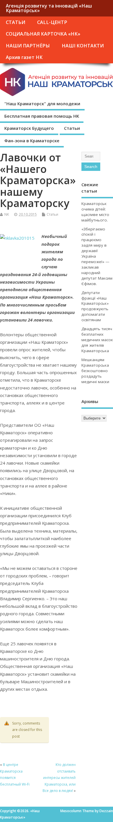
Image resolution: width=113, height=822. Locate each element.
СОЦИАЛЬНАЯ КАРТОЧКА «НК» (43, 34)
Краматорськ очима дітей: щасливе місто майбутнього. (95, 212)
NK (6, 214)
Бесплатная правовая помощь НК (41, 116)
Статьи (72, 128)
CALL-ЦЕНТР (52, 22)
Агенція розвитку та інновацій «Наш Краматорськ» (49, 8)
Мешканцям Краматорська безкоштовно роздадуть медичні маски (95, 370)
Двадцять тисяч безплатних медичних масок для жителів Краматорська (97, 339)
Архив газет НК (24, 57)
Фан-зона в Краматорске (31, 140)
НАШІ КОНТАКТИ (83, 46)
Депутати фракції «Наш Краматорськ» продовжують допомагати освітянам (95, 306)
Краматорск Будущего (29, 128)
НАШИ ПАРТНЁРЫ (28, 46)
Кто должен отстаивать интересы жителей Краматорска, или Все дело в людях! (59, 777)
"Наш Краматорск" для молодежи (42, 103)
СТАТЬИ (15, 22)
